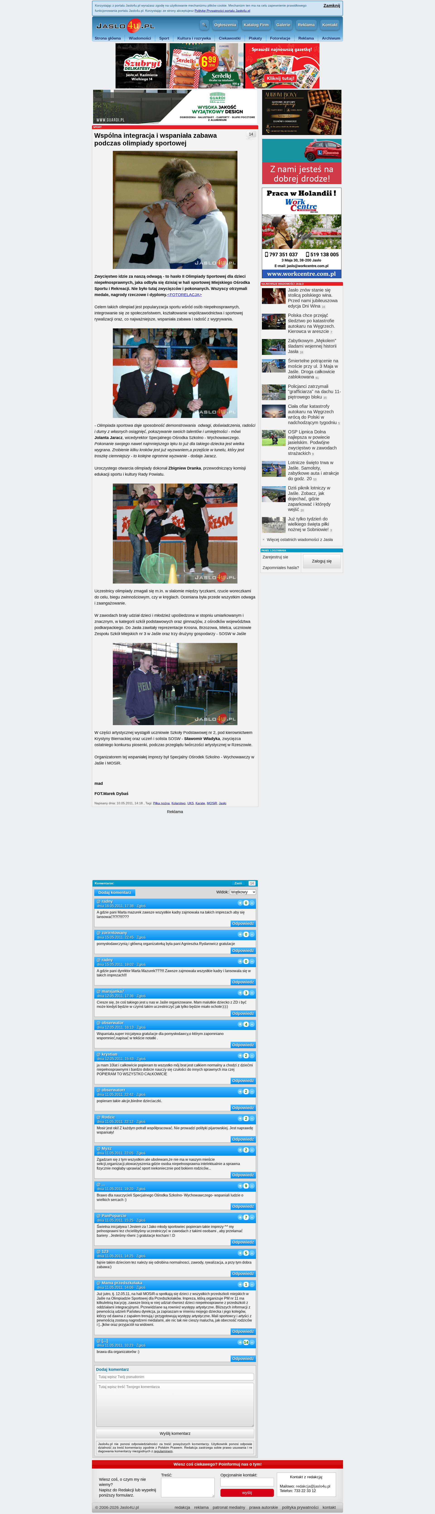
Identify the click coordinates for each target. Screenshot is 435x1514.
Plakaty (255, 38)
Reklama (306, 25)
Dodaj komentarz (114, 892)
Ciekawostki (230, 38)
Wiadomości (140, 38)
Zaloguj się (322, 561)
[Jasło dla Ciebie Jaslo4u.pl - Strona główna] (124, 25)
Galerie (283, 25)
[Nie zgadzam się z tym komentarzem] (251, 902)
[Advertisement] (175, 846)
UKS (190, 803)
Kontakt (330, 25)
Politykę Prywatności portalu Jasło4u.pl (222, 10)
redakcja (182, 1507)
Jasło (222, 803)
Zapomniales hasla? (281, 567)
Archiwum (331, 38)
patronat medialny (229, 1507)
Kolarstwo (179, 803)
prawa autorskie (263, 1507)
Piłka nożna (161, 803)
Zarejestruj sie (275, 557)
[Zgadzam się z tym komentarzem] (240, 902)
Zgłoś (141, 906)
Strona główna (108, 38)
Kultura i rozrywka (194, 38)
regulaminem (163, 1451)
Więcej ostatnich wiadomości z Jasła (300, 539)
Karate (200, 803)
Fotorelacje (280, 38)
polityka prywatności (300, 1507)
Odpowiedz (243, 923)
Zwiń (238, 883)
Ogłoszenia (225, 25)
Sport (164, 38)
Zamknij (332, 5)
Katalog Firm (256, 25)
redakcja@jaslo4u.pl (313, 1486)
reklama (201, 1507)
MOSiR (212, 803)
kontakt (329, 1507)
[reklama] (217, 87)
